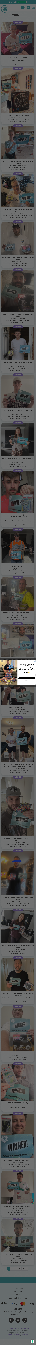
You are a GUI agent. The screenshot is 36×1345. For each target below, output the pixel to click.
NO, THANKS (27, 680)
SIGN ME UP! (27, 678)
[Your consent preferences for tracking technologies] (32, 1341)
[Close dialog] (35, 661)
